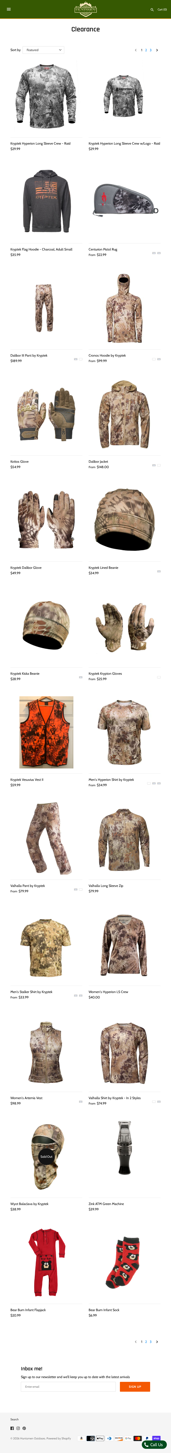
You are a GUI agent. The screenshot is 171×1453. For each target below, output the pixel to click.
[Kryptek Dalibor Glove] (46, 520)
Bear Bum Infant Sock (104, 1310)
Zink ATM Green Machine (106, 1204)
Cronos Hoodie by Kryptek (107, 355)
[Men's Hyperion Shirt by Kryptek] (125, 732)
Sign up (135, 1387)
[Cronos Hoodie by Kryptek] (125, 308)
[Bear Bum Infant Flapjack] (46, 1263)
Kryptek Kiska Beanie (24, 674)
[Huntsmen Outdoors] (86, 9)
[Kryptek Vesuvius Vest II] (46, 732)
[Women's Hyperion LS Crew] (125, 944)
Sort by (15, 50)
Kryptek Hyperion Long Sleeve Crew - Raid (40, 143)
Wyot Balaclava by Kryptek (29, 1204)
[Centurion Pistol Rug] (125, 202)
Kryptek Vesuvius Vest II (26, 780)
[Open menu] (8, 9)
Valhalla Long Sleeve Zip (106, 886)
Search (14, 1419)
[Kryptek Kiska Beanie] (46, 626)
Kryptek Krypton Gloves (105, 674)
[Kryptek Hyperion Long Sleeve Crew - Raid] (46, 96)
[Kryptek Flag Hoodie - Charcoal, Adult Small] (46, 202)
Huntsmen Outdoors (32, 1438)
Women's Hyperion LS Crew (108, 992)
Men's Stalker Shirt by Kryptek (31, 992)
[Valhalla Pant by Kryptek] (46, 838)
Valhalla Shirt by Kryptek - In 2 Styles (115, 1098)
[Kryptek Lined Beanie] (125, 520)
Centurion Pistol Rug (103, 249)
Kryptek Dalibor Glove (25, 568)
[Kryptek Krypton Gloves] (125, 626)
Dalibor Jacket (98, 462)
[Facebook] (12, 1429)
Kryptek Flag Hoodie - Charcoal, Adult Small (41, 249)
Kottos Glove (19, 462)
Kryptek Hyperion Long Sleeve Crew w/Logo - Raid (124, 143)
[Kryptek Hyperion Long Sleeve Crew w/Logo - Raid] (125, 96)
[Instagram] (18, 1429)
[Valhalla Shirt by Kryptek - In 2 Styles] (125, 1051)
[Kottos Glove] (46, 414)
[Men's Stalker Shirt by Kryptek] (46, 944)
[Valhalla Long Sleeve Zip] (125, 838)
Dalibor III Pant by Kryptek (28, 355)
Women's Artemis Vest (26, 1098)
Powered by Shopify (59, 1438)
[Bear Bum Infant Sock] (125, 1263)
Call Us (156, 1444)
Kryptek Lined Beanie (103, 568)
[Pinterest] (24, 1429)
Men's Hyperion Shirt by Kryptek (111, 780)
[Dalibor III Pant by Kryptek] (46, 308)
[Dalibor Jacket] (125, 414)
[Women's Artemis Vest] (46, 1051)
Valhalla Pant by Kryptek (27, 886)
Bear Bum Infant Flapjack (28, 1310)
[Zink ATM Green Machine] (125, 1156)
